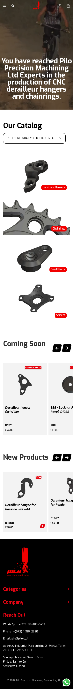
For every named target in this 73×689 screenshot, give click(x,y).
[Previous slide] (57, 347)
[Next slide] (67, 348)
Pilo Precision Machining (29, 680)
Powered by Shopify (55, 680)
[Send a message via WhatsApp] (66, 682)
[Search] (13, 6)
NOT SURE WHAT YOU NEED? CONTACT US (34, 138)
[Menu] (4, 5)
